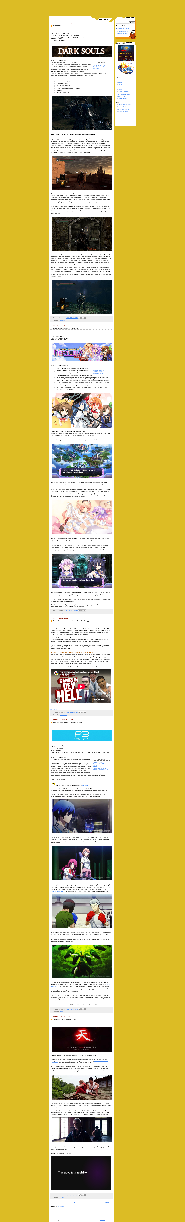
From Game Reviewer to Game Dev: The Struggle (71, 621)
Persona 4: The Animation (57, 891)
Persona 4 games (97, 762)
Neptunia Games (97, 371)
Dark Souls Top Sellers (99, 65)
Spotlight (120, 89)
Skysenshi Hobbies (123, 111)
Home (75, 1202)
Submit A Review (122, 98)
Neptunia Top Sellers (98, 370)
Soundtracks (121, 87)
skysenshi (85, 785)
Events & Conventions (124, 94)
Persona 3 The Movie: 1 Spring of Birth (67, 722)
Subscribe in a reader (122, 31)
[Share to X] (83, 318)
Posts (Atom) (60, 1206)
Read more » (53, 709)
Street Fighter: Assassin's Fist (64, 1019)
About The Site (122, 96)
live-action (62, 1197)
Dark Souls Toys (97, 68)
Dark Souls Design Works (99, 66)
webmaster (102, 1220)
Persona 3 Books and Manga (100, 769)
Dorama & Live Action (123, 91)
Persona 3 (83, 788)
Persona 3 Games (97, 766)
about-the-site (63, 715)
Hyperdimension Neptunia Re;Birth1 (66, 328)
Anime (119, 80)
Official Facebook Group (124, 104)
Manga (120, 82)
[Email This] (79, 318)
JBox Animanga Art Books (124, 109)
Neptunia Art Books (98, 373)
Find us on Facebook (123, 28)
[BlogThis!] (81, 318)
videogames (63, 320)
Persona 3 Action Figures (99, 768)
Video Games (121, 84)
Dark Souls (57, 25)
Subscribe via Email (122, 33)
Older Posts (106, 1202)
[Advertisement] (89, 1213)
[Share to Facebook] (85, 318)
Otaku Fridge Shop (123, 106)
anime (61, 1011)
